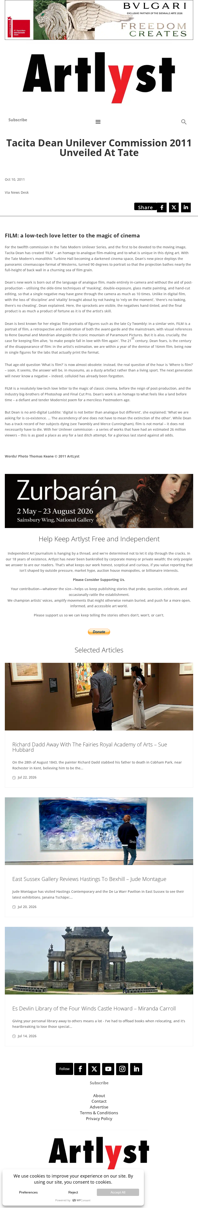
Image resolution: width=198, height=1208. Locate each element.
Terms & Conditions (99, 1112)
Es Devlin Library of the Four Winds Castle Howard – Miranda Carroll (94, 1008)
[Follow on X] (94, 1069)
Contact (99, 1101)
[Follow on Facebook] (80, 1069)
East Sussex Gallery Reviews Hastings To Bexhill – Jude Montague (89, 878)
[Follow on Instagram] (122, 1069)
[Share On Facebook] (162, 207)
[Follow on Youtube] (108, 1069)
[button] (184, 122)
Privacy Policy (99, 1118)
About (99, 1095)
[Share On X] (174, 207)
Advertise (99, 1107)
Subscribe (17, 119)
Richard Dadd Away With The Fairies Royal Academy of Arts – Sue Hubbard (89, 747)
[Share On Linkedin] (186, 207)
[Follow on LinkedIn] (136, 1069)
